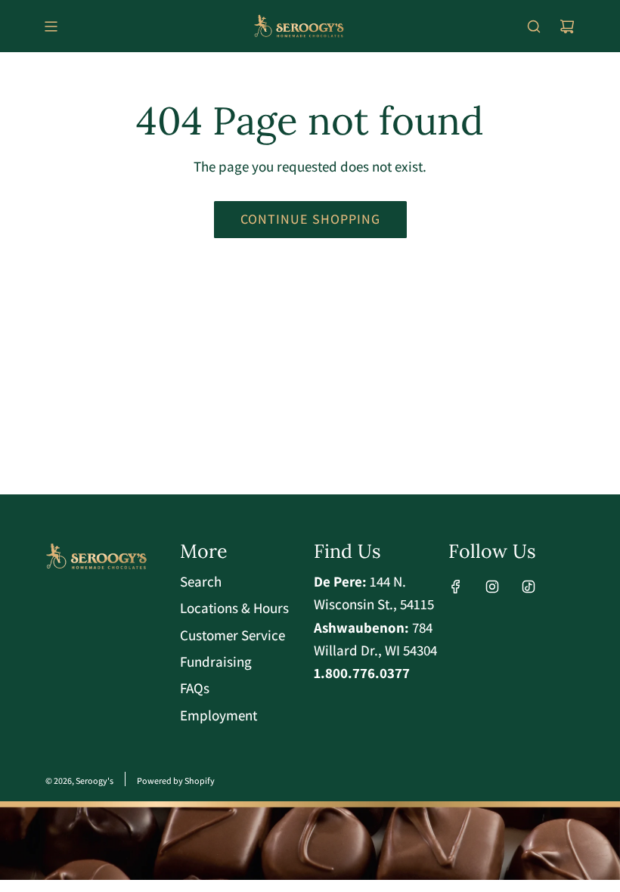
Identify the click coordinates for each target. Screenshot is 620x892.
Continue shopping (310, 219)
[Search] (533, 26)
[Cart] (567, 26)
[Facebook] (456, 586)
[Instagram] (492, 586)
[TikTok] (528, 586)
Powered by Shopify (176, 780)
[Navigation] (50, 26)
